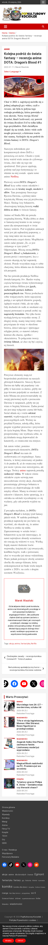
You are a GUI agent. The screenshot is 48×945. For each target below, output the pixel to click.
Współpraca (7, 853)
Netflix (34, 644)
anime (23, 470)
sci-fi (33, 893)
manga (5, 893)
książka (31, 887)
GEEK (4, 843)
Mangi (4, 821)
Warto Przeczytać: (17, 697)
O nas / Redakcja (9, 850)
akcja (11, 644)
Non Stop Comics (15, 893)
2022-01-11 (9, 67)
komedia (41, 880)
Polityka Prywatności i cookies (22, 920)
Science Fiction (8, 898)
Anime (7, 49)
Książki (5, 832)
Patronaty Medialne (10, 857)
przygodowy (26, 893)
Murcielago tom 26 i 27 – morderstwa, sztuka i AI (30, 706)
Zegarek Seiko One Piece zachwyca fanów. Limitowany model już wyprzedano (30, 746)
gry (23, 880)
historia (28, 880)
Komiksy (5, 818)
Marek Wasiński (22, 67)
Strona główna (8, 807)
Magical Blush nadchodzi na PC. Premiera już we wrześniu (30, 766)
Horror (34, 880)
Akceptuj (8, 941)
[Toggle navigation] (5, 27)
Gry (3, 839)
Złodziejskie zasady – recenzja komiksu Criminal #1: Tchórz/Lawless (24, 657)
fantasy (17, 880)
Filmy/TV (6, 829)
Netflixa (14, 176)
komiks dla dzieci (20, 887)
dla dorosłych (20, 875)
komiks (7, 886)
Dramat (30, 875)
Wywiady (6, 814)
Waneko (5, 904)
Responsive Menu (43, 2)
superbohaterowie (28, 898)
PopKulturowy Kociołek (31, 917)
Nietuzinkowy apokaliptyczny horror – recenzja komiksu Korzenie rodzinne (24, 668)
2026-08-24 (22, 772)
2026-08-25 (22, 711)
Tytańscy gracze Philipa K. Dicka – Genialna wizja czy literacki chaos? (29, 785)
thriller (38, 898)
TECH (4, 836)
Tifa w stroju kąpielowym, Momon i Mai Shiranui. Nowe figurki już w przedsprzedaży (30, 724)
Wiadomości (22, 718)
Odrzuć (20, 941)
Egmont (39, 874)
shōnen (18, 898)
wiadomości (16, 904)
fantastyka (25, 644)
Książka (20, 779)
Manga (20, 702)
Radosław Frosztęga (25, 713)
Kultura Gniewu (40, 887)
